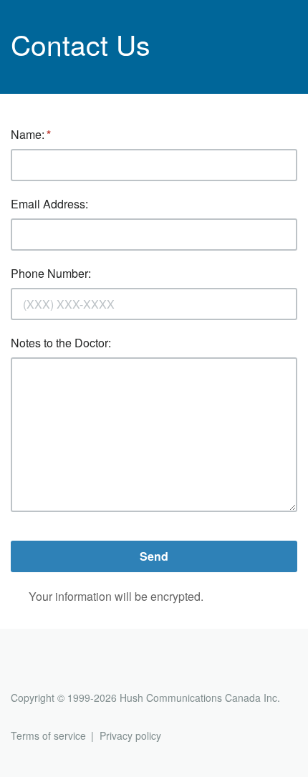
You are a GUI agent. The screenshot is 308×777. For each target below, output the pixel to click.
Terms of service (48, 735)
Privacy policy (130, 735)
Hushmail (66, 671)
